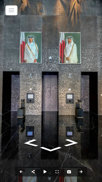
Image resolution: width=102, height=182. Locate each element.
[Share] (33, 172)
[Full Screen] (57, 172)
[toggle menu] (11, 10)
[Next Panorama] (81, 172)
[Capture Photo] (69, 172)
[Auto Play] (45, 172)
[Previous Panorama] (21, 172)
